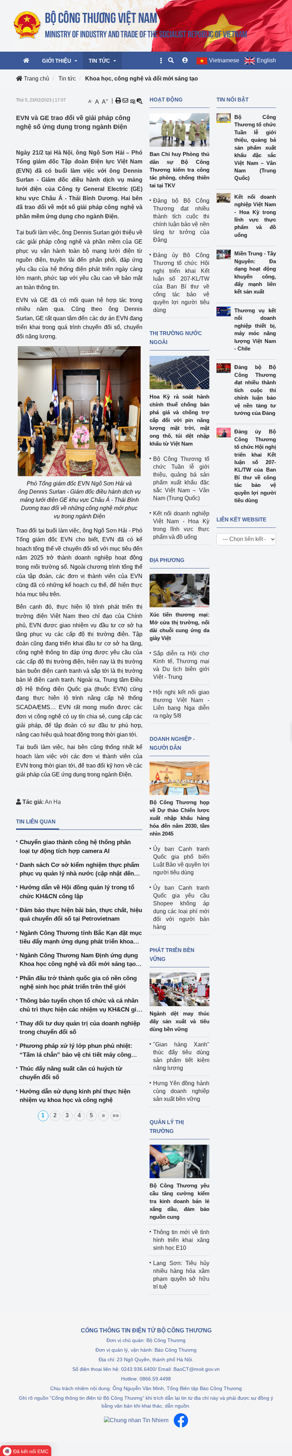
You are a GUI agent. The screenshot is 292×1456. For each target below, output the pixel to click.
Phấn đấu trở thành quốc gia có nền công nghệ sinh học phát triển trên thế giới (78, 982)
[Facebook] (181, 1420)
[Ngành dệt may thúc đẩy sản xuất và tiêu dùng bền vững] (179, 989)
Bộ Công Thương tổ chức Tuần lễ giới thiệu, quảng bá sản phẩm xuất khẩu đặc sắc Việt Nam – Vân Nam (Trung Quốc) (255, 147)
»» (116, 1115)
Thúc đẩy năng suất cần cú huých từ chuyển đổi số (71, 1073)
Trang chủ (35, 79)
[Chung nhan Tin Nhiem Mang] (136, 1420)
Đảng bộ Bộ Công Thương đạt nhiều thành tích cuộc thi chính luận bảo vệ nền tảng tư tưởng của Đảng (255, 390)
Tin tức (67, 79)
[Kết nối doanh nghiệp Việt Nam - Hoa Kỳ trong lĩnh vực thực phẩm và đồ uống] (225, 198)
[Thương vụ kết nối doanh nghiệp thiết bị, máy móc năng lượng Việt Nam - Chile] (225, 311)
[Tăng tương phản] (132, 100)
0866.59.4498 (155, 1379)
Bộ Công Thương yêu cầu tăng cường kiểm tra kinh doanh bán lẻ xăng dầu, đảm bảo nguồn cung (179, 1201)
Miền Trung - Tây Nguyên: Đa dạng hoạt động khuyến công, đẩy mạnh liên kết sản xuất (255, 272)
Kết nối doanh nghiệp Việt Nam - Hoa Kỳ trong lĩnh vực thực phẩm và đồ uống (255, 216)
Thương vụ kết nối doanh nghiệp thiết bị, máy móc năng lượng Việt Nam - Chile (255, 329)
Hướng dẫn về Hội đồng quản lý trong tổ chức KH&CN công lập (77, 891)
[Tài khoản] (185, 60)
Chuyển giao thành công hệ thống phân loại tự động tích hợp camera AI (75, 846)
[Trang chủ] (130, 25)
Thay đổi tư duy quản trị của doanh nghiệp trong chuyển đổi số (80, 1027)
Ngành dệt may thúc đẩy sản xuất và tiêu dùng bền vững (179, 1021)
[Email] (125, 100)
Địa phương (167, 560)
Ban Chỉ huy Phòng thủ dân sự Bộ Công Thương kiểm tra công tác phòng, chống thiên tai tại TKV (179, 169)
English (266, 60)
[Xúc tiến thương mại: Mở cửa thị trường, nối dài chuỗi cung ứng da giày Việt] (179, 590)
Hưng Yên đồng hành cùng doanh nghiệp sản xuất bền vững (181, 1091)
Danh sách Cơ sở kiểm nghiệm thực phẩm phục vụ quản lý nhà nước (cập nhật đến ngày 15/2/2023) (79, 870)
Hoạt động (166, 100)
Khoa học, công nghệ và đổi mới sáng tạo (141, 79)
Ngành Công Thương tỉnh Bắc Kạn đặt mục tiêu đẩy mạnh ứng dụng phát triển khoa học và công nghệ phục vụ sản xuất (81, 938)
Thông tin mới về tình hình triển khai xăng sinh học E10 (181, 1240)
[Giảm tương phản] (139, 100)
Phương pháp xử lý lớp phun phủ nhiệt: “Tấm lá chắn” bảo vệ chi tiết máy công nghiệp (76, 1050)
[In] (118, 100)
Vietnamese (224, 60)
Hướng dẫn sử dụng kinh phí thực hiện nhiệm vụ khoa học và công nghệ (75, 1095)
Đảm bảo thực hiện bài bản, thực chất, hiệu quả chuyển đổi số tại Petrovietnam (81, 914)
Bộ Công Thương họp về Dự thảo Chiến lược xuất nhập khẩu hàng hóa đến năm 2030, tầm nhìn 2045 (179, 818)
